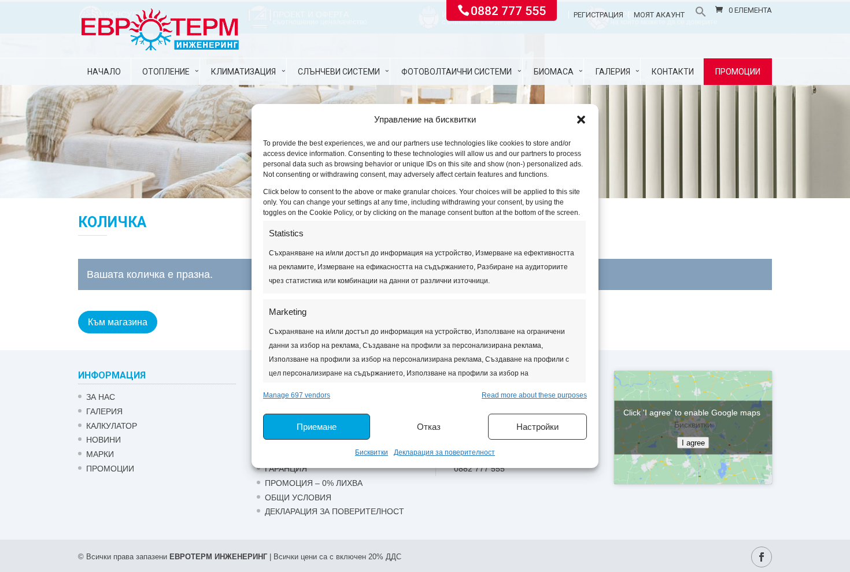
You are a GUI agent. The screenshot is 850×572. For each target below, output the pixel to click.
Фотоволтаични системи (456, 71)
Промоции (737, 71)
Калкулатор (111, 425)
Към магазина (117, 322)
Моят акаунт (659, 15)
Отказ (429, 427)
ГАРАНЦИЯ (286, 468)
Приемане (317, 427)
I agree (693, 443)
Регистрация (598, 15)
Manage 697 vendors (296, 395)
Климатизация (243, 71)
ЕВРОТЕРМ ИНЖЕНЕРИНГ (218, 556)
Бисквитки (371, 452)
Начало (104, 71)
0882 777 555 (508, 10)
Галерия (613, 71)
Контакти (673, 71)
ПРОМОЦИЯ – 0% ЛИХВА (314, 483)
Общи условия (298, 497)
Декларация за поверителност (444, 452)
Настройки (537, 427)
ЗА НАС (100, 397)
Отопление (166, 71)
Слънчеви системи (339, 71)
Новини (103, 439)
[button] (581, 119)
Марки (100, 454)
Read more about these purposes (534, 395)
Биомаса (554, 71)
